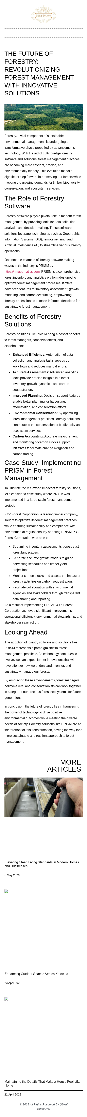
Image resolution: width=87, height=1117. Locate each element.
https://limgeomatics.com (22, 271)
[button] (43, 32)
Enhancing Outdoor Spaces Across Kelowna (36, 974)
